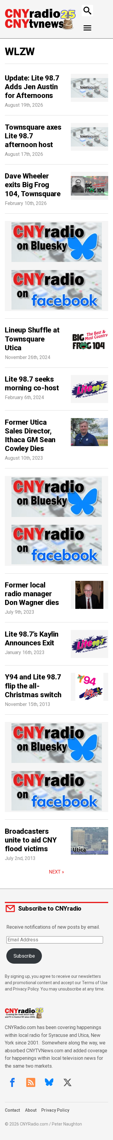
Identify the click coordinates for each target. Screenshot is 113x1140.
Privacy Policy (55, 1110)
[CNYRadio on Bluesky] (49, 1082)
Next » (56, 872)
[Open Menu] (87, 28)
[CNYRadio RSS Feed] (30, 1082)
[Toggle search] (87, 10)
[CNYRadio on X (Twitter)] (67, 1082)
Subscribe (24, 956)
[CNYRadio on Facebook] (12, 1082)
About (30, 1110)
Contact (12, 1110)
